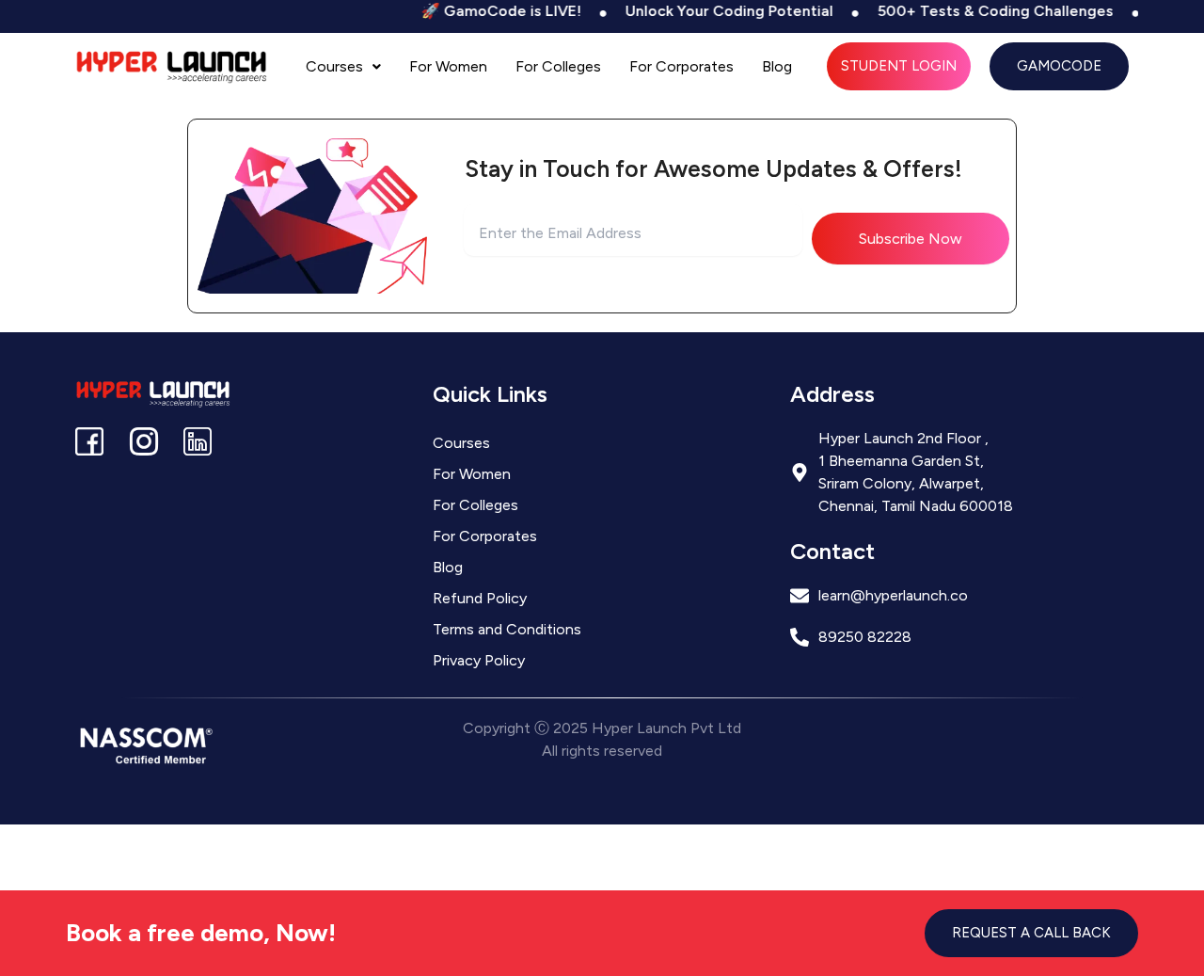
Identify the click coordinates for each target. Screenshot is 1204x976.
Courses (334, 66)
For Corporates (681, 66)
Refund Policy (480, 598)
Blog (777, 66)
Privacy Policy (479, 660)
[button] (343, 66)
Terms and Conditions (507, 629)
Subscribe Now (910, 239)
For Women (448, 66)
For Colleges (558, 66)
